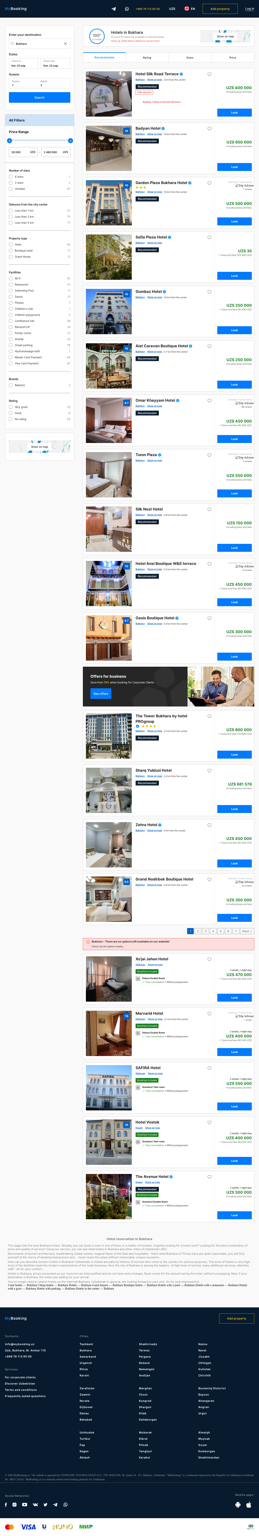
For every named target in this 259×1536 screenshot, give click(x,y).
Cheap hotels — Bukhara (53, 1285)
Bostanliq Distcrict (212, 1388)
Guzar (202, 1445)
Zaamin (85, 1394)
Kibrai (143, 1438)
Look (234, 112)
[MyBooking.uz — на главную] (15, 9)
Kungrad (145, 1400)
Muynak (204, 1438)
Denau (84, 1413)
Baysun (203, 1394)
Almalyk (204, 1432)
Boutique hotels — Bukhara (141, 1285)
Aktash (85, 1457)
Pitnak (143, 1445)
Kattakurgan (148, 1419)
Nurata (84, 1400)
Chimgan (204, 1362)
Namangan (147, 1369)
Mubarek (145, 1432)
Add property (220, 9)
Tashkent (86, 1344)
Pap (82, 1445)
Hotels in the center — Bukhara (95, 1288)
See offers (100, 693)
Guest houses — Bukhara (108, 1285)
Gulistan (204, 1369)
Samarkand (88, 1356)
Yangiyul (145, 1451)
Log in (249, 8)
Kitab (143, 1413)
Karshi (84, 1375)
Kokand (144, 1362)
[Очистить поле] (65, 43)
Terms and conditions (21, 1389)
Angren (203, 1407)
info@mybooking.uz (20, 1344)
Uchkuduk (87, 1432)
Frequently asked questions (25, 1396)
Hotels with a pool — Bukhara (176, 1285)
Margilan (145, 1388)
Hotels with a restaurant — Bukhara (217, 1285)
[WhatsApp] (127, 9)
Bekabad (86, 1419)
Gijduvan (86, 1407)
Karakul (144, 1457)
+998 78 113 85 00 (148, 8)
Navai (202, 1350)
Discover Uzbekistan (20, 1383)
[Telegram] (114, 9)
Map (39, 446)
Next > (247, 931)
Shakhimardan (209, 1457)
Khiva (84, 1369)
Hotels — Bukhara (80, 1285)
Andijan (144, 1375)
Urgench (86, 1362)
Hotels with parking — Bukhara (56, 1288)
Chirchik (204, 1375)
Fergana (145, 1356)
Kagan (84, 1451)
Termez (144, 1350)
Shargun (145, 1407)
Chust (143, 1394)
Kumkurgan (206, 1451)
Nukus (203, 1344)
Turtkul (85, 1438)
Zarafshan (87, 1388)
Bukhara (86, 1350)
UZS (172, 9)
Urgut (202, 1413)
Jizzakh (204, 1356)
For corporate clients (20, 1377)
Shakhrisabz (148, 1344)
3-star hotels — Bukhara (23, 1285)
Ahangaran (206, 1400)
